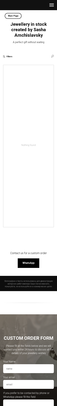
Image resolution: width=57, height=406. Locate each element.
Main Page (13, 16)
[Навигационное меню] (51, 5)
